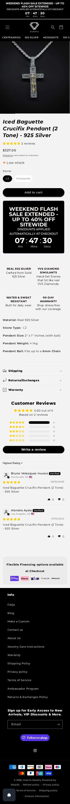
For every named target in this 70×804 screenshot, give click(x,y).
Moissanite (51, 37)
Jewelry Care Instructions (25, 646)
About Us (14, 638)
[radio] (7, 178)
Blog (10, 613)
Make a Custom (18, 621)
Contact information (37, 796)
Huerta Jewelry (32, 780)
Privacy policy (17, 671)
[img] (11, 482)
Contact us (15, 629)
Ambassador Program (23, 688)
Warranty (14, 655)
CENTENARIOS (11, 37)
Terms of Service (19, 680)
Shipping (8, 155)
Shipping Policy (18, 663)
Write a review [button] (33, 449)
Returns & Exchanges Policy (27, 697)
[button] (7, 27)
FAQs (11, 604)
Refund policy (31, 784)
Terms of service (25, 790)
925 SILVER (32, 37)
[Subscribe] (58, 724)
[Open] (9, 795)
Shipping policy (48, 790)
